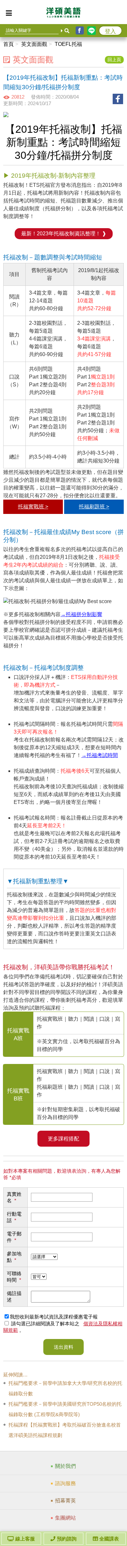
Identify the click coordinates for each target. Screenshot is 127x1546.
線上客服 (25, 1538)
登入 (110, 31)
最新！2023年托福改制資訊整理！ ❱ (63, 233)
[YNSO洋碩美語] (63, 14)
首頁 (8, 44)
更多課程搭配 (63, 1138)
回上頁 (114, 59)
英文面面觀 (34, 44)
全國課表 (109, 1538)
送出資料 (63, 1347)
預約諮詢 (67, 1538)
